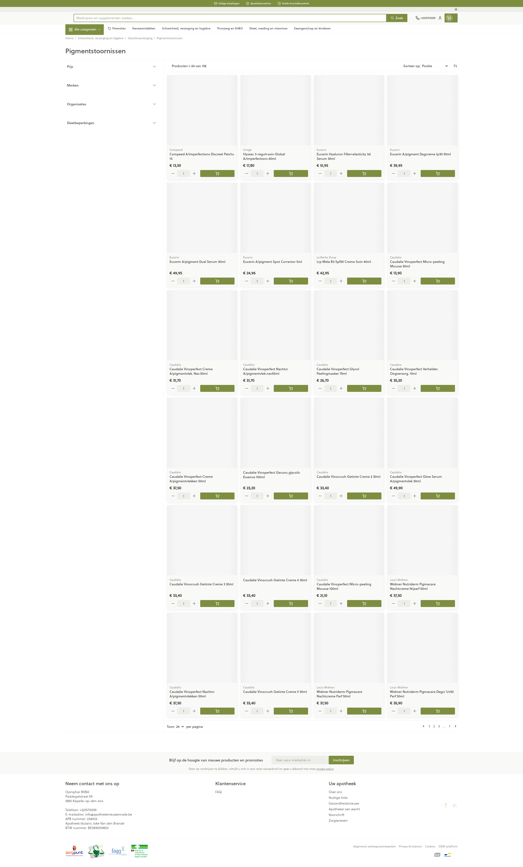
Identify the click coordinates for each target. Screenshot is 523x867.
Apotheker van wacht (344, 809)
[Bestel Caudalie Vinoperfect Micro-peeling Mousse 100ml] (364, 603)
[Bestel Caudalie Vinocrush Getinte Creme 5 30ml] (291, 711)
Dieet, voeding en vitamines (91, 66)
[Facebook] (446, 805)
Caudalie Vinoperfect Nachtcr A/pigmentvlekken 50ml (192, 693)
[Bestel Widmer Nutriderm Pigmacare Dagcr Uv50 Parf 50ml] (438, 711)
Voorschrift (336, 815)
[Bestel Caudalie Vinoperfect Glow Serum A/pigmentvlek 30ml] (438, 495)
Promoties (76, 39)
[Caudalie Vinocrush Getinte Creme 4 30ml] (276, 540)
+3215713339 (88, 810)
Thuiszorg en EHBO (91, 116)
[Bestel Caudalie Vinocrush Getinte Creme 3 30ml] (217, 603)
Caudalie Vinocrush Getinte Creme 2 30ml (348, 476)
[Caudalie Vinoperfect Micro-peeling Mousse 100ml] (349, 540)
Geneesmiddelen (91, 138)
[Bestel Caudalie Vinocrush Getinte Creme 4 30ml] (291, 603)
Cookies (430, 846)
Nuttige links (338, 797)
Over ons (335, 792)
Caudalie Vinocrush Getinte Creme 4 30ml (275, 580)
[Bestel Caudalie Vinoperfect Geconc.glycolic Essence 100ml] (291, 495)
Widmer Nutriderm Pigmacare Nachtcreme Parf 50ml (339, 693)
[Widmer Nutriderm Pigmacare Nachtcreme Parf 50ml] (349, 648)
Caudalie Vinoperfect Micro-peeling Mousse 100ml (344, 586)
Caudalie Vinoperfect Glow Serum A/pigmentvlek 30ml (416, 478)
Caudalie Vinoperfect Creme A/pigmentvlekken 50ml (191, 478)
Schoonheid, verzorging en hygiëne (91, 51)
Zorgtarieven (338, 820)
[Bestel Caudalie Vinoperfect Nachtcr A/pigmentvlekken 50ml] (217, 711)
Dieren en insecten (91, 127)
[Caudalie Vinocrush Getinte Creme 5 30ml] (276, 648)
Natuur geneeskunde (91, 105)
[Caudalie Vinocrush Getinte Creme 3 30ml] (202, 540)
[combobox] (230, 18)
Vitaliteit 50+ (91, 93)
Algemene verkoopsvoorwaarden (374, 846)
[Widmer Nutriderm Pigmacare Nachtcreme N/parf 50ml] (422, 540)
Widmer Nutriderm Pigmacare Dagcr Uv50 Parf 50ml (422, 693)
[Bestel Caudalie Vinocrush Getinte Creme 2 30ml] (364, 495)
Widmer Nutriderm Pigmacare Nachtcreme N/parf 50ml (413, 586)
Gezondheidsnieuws (344, 803)
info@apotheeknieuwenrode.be (108, 814)
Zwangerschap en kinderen (91, 81)
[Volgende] (455, 726)
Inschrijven (341, 760)
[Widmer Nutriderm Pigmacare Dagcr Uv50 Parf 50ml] (422, 648)
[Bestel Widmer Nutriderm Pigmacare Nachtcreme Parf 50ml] (364, 711)
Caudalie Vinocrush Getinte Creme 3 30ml (201, 584)
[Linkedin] (454, 805)
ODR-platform (448, 846)
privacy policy (324, 769)
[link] (424, 726)
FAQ (218, 792)
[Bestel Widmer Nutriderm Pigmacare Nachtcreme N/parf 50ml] (438, 603)
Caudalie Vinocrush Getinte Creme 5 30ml (275, 691)
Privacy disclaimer (410, 846)
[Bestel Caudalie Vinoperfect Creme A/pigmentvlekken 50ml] (217, 495)
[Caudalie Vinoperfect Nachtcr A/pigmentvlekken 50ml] (202, 648)
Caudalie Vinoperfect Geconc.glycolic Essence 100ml (271, 474)
